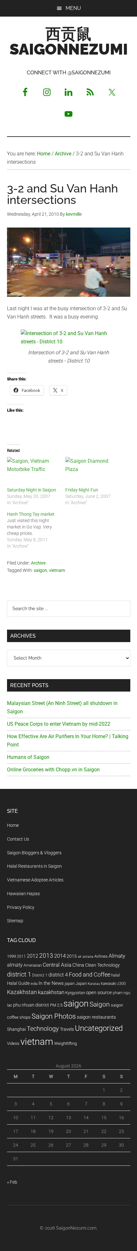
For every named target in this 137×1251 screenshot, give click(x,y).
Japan (81, 983)
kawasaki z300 (113, 983)
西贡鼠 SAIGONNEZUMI (69, 41)
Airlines (101, 956)
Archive (38, 563)
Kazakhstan (22, 992)
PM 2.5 (56, 1005)
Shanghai (16, 1029)
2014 (60, 956)
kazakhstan (51, 992)
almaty (15, 965)
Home (13, 825)
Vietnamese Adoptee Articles (35, 879)
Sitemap (15, 920)
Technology (43, 1028)
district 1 (19, 974)
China (78, 965)
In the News (51, 983)
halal (115, 975)
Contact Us (18, 839)
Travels (67, 1029)
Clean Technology (102, 965)
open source (99, 992)
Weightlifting (65, 1043)
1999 (11, 956)
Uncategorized (99, 1028)
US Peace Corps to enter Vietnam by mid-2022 (58, 724)
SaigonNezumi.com (76, 1228)
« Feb (12, 1182)
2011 (21, 956)
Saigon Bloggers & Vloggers (34, 852)
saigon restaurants (96, 1017)
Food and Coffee (89, 974)
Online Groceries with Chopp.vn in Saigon (53, 770)
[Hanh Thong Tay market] (36, 530)
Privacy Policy (20, 907)
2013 (46, 955)
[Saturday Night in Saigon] (33, 472)
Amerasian (33, 965)
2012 (32, 956)
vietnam (57, 570)
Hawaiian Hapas (23, 893)
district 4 (58, 975)
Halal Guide (18, 983)
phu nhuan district (31, 1005)
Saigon (100, 1004)
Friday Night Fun (81, 489)
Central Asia (57, 965)
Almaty (117, 956)
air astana (85, 957)
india (34, 984)
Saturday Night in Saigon (31, 489)
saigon (40, 570)
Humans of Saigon (28, 757)
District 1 (39, 975)
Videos (13, 1043)
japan (70, 983)
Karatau (94, 984)
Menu (73, 8)
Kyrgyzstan (75, 992)
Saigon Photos (54, 1016)
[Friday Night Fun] (91, 472)
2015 (72, 956)
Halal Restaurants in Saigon (34, 866)
